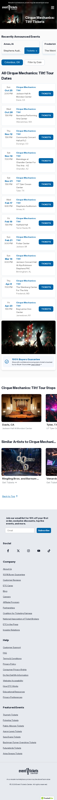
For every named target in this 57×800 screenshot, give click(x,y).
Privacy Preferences (12, 697)
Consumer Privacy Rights (14, 669)
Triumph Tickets (10, 714)
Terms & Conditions (12, 658)
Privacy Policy (9, 664)
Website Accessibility (13, 680)
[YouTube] (39, 551)
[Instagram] (28, 551)
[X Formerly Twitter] (18, 551)
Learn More (35, 364)
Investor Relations (11, 630)
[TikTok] (49, 551)
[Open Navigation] (52, 7)
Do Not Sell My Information (15, 675)
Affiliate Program (11, 602)
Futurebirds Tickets (12, 748)
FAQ (5, 653)
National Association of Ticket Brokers (21, 619)
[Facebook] (8, 551)
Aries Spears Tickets (12, 753)
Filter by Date (35, 62)
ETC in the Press (10, 624)
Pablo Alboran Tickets (13, 726)
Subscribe (44, 530)
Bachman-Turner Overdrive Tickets (19, 742)
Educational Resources (14, 691)
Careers (7, 596)
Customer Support (12, 647)
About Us (7, 569)
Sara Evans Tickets (11, 737)
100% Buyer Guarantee (14, 574)
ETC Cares (8, 585)
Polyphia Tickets (10, 720)
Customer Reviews (12, 580)
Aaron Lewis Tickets (12, 731)
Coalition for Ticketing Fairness (17, 613)
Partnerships (9, 607)
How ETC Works (10, 686)
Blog (5, 591)
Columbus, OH (12, 62)
